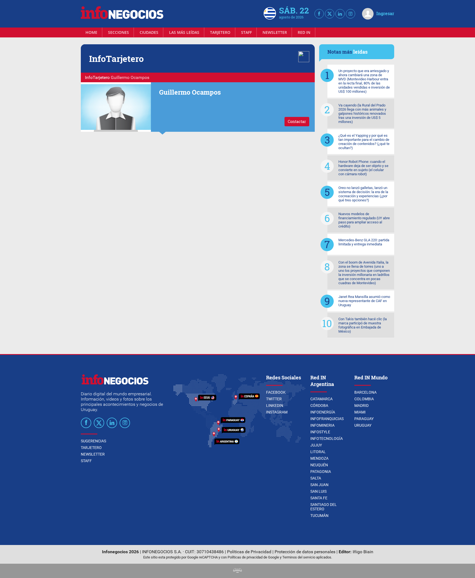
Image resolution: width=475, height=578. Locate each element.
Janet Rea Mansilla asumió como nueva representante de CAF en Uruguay (364, 301)
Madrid (361, 405)
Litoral (318, 452)
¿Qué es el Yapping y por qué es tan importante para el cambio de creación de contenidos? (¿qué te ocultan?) (364, 141)
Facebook (276, 392)
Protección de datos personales (305, 551)
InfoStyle (320, 432)
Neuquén (319, 465)
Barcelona (365, 392)
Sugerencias (93, 441)
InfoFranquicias (327, 419)
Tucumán (319, 515)
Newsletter (275, 32)
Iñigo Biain (363, 551)
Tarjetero (220, 32)
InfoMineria (322, 425)
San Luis (318, 491)
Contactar (297, 121)
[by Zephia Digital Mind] (237, 571)
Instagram (277, 412)
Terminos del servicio (298, 557)
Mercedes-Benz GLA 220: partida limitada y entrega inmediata (363, 242)
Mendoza (319, 458)
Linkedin (274, 405)
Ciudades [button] (149, 32)
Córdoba (319, 405)
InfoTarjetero (97, 77)
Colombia (364, 399)
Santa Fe (318, 498)
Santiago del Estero (323, 506)
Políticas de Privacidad (249, 551)
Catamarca (321, 399)
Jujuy (316, 445)
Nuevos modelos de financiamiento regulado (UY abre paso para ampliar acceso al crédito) (364, 220)
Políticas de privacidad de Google (253, 557)
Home (91, 32)
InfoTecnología (326, 438)
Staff (246, 32)
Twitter (274, 399)
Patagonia (320, 471)
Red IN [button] (304, 32)
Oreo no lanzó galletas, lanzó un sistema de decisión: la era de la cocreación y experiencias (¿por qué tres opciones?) (363, 194)
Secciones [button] (118, 32)
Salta (315, 478)
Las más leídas (184, 32)
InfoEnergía (322, 412)
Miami (360, 412)
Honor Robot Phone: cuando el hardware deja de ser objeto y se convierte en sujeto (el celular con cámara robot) (363, 168)
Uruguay (362, 425)
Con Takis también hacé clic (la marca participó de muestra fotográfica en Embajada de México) (362, 325)
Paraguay (364, 419)
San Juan (319, 485)
